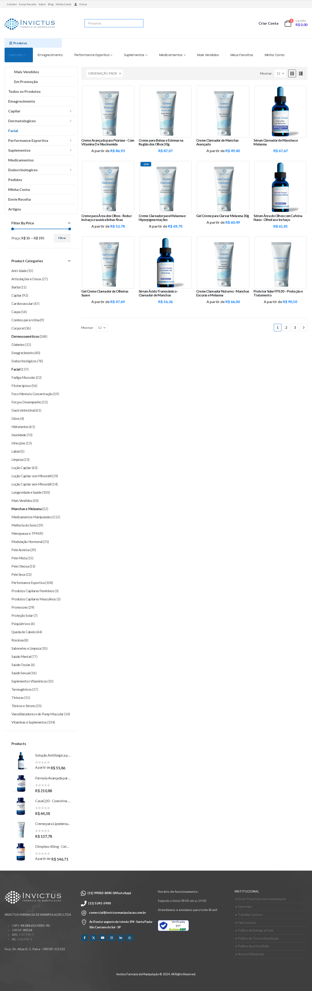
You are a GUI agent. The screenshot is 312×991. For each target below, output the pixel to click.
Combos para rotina (25, 320)
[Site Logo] (30, 24)
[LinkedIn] (120, 937)
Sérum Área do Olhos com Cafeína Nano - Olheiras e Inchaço (278, 218)
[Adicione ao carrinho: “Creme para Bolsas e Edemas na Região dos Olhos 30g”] (185, 92)
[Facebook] (84, 937)
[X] (93, 937)
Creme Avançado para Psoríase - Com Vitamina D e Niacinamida (107, 142)
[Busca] (136, 23)
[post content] (108, 111)
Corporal (17, 328)
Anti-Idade (19, 271)
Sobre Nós (245, 906)
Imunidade (18, 435)
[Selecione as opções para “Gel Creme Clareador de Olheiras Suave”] (127, 243)
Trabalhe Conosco (250, 914)
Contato (12, 4)
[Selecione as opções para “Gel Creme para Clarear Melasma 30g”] (242, 167)
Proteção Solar (22, 615)
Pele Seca (18, 574)
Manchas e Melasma (26, 509)
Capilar (14, 111)
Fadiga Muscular (23, 377)
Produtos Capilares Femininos (32, 591)
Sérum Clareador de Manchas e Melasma (276, 142)
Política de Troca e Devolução (258, 938)
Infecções (18, 443)
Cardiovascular (22, 303)
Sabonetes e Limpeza (26, 648)
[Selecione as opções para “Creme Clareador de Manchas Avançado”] (242, 92)
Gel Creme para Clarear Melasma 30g (222, 216)
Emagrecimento (50, 55)
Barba (15, 287)
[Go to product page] (21, 760)
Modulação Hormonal (26, 542)
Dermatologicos (22, 121)
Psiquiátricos (20, 624)
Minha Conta (63, 4)
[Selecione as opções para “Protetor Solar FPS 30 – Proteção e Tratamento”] (300, 243)
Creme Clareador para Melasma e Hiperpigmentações (162, 218)
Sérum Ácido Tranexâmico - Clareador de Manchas (158, 293)
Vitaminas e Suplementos (29, 722)
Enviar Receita (27, 4)
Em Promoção (26, 81)
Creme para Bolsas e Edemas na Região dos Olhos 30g (161, 142)
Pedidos (15, 179)
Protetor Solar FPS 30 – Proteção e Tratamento (278, 293)
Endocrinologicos (23, 170)
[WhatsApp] (129, 937)
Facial (13, 130)
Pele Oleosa (20, 566)
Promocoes (19, 607)
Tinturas (17, 697)
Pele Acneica (20, 550)
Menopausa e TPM (25, 533)
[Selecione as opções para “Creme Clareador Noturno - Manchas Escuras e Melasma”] (242, 243)
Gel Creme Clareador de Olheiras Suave (104, 293)
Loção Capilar (21, 468)
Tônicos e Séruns (23, 706)
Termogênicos (21, 689)
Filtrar (62, 238)
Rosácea (17, 640)
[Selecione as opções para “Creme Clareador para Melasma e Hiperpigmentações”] (185, 167)
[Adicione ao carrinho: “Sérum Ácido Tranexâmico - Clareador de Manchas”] (185, 243)
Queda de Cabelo (23, 632)
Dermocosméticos (25, 336)
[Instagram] (111, 937)
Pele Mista (19, 558)
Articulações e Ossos (26, 279)
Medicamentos (170, 55)
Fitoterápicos (21, 386)
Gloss (15, 418)
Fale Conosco (247, 922)
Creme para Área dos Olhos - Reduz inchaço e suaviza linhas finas (106, 218)
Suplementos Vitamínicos (29, 681)
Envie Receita (19, 199)
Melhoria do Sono (24, 525)
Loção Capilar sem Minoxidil (31, 484)
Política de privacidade (253, 946)
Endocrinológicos (24, 361)
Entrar (83, 4)
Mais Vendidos (208, 55)
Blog (50, 4)
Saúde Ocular (20, 665)
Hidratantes (20, 427)
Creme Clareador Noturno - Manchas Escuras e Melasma (222, 293)
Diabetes (17, 344)
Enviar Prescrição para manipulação (262, 899)
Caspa (15, 312)
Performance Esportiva (91, 55)
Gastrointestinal (23, 410)
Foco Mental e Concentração (32, 394)
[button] (292, 73)
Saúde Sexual (20, 673)
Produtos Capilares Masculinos (33, 599)
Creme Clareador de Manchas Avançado (217, 142)
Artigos (14, 209)
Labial (15, 451)
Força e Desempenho (26, 402)
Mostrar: (266, 73)
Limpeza (17, 459)
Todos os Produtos (24, 91)
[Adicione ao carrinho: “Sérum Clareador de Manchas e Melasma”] (300, 92)
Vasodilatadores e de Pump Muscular (37, 714)
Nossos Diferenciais (251, 954)
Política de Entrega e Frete (255, 930)
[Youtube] (102, 937)
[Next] (303, 327)
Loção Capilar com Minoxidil (31, 476)
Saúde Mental (21, 656)
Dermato (16, 55)
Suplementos (134, 55)
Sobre (42, 4)
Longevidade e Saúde (26, 492)
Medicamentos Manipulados (31, 517)
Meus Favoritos (241, 55)
